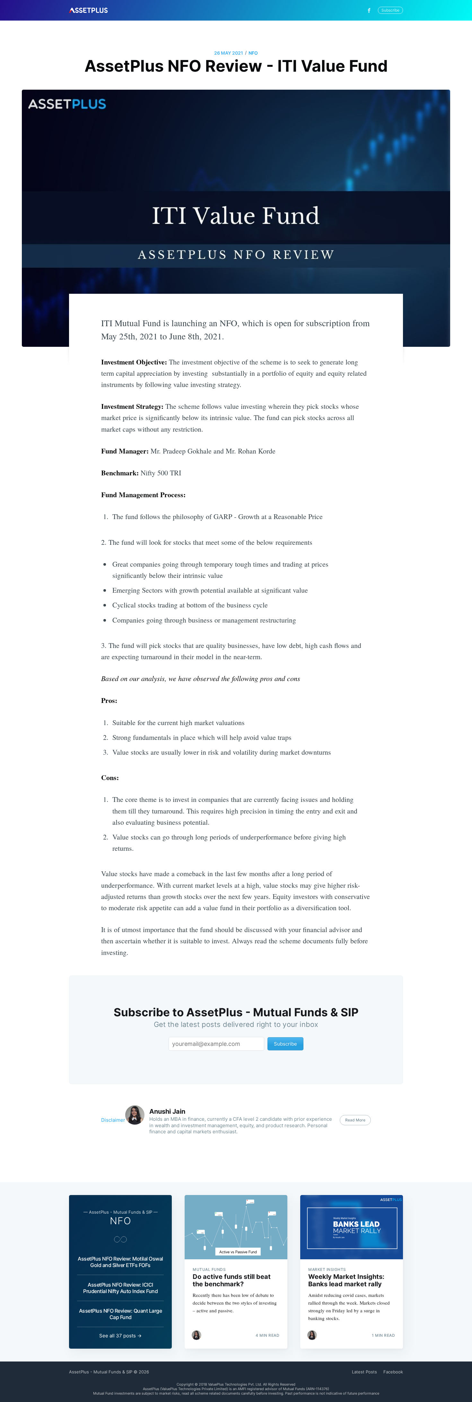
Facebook (393, 1371)
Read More (355, 1120)
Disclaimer (113, 1120)
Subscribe (390, 10)
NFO (253, 53)
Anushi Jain (167, 1111)
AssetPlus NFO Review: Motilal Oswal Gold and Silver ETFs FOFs (120, 1261)
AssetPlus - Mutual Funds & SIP (100, 1371)
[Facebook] (370, 10)
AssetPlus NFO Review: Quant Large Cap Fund (120, 1314)
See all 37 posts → (120, 1336)
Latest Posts (364, 1371)
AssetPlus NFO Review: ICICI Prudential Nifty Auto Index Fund (120, 1287)
